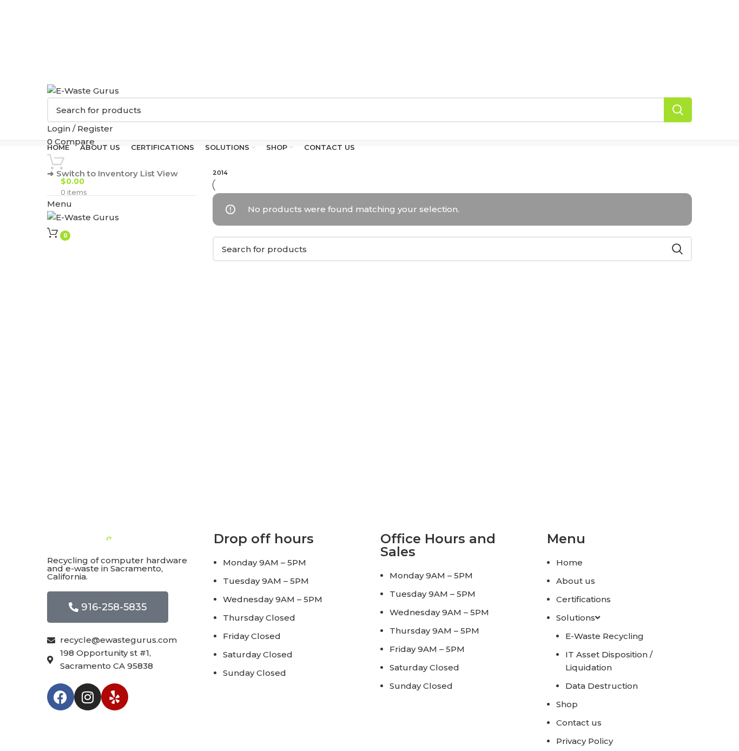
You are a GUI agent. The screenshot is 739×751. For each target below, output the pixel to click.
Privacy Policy (584, 741)
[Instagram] (87, 696)
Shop (567, 704)
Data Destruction (601, 686)
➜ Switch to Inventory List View (112, 173)
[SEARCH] (678, 109)
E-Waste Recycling (604, 636)
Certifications (583, 599)
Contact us (579, 722)
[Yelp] (114, 696)
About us (575, 581)
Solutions (575, 617)
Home (569, 562)
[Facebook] (60, 696)
